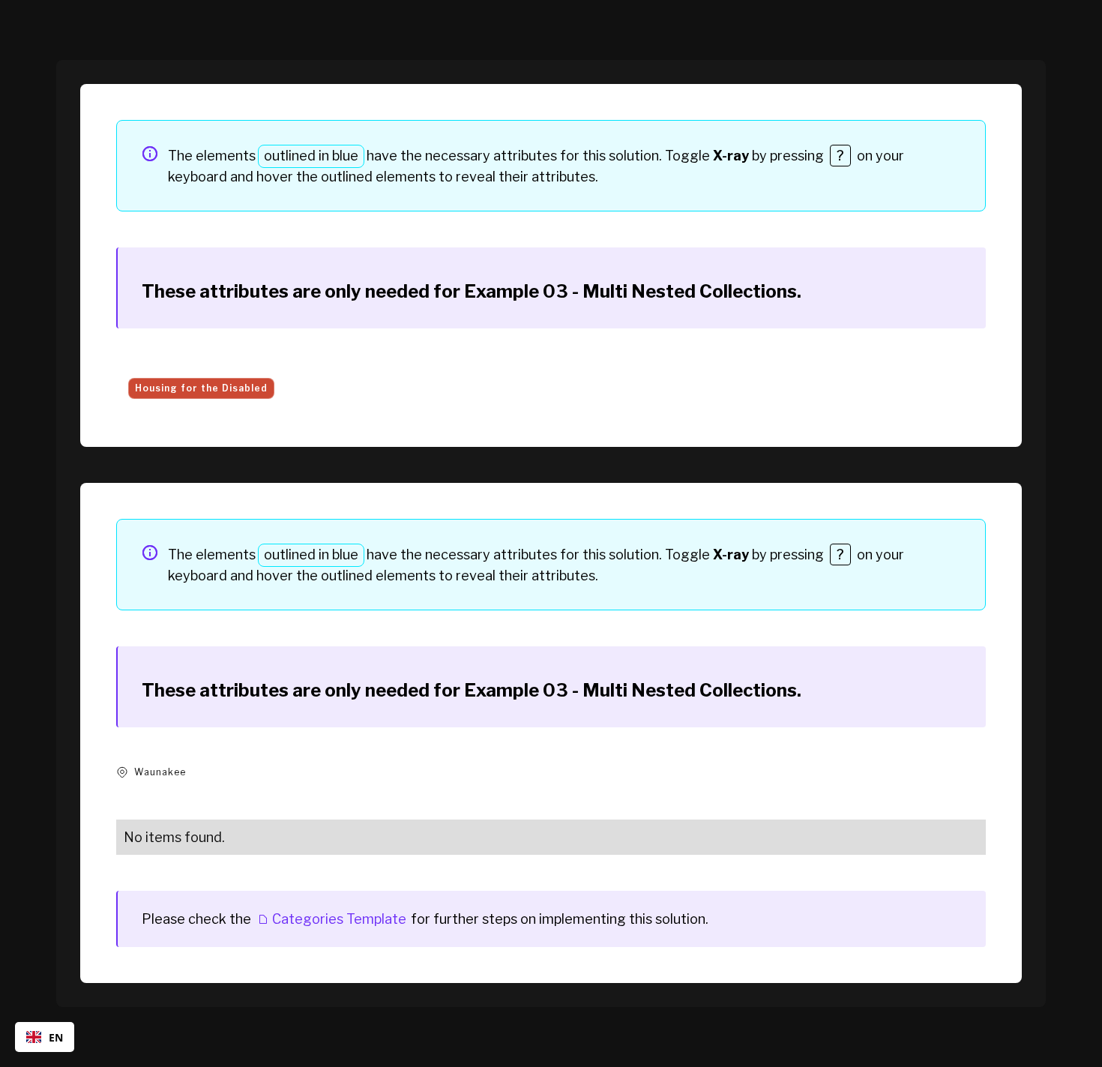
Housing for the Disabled (201, 388)
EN (56, 1037)
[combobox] (44, 1037)
